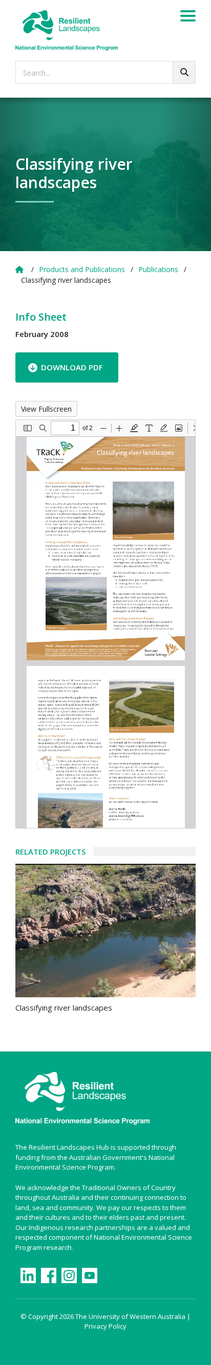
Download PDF (72, 367)
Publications (158, 269)
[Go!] (184, 72)
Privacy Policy (105, 1326)
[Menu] (188, 17)
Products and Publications (82, 269)
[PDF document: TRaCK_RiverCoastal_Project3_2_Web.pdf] (105, 624)
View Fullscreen (46, 409)
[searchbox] (105, 72)
